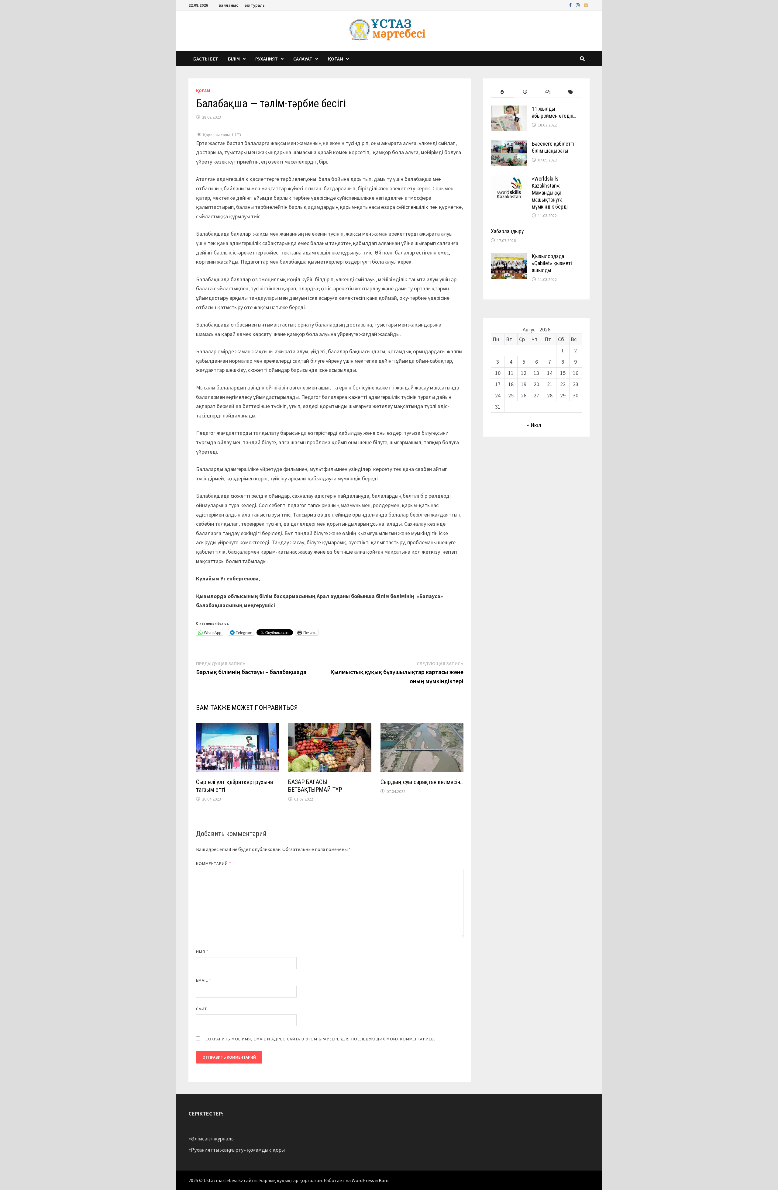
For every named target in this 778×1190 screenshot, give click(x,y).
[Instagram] (578, 4)
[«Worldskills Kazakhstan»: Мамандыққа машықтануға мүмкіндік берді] (509, 179)
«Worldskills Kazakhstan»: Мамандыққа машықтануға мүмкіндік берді (550, 192)
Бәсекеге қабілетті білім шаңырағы (553, 147)
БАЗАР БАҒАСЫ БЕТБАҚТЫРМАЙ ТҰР (315, 785)
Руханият (266, 59)
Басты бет (205, 59)
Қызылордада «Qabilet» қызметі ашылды (552, 263)
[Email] (586, 4)
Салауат (302, 59)
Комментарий (213, 863)
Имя (202, 951)
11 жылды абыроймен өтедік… (554, 112)
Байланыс (228, 5)
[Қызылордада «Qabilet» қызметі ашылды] (509, 257)
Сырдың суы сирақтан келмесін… (421, 782)
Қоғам (335, 59)
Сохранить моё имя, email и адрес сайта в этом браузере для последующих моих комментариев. (320, 1039)
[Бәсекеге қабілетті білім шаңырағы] (509, 144)
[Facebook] (570, 4)
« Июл (534, 424)
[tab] (502, 92)
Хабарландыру (507, 231)
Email (204, 980)
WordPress (363, 1180)
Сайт (201, 1009)
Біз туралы (255, 5)
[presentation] (502, 92)
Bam (383, 1180)
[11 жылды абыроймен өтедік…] (509, 109)
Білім (234, 59)
